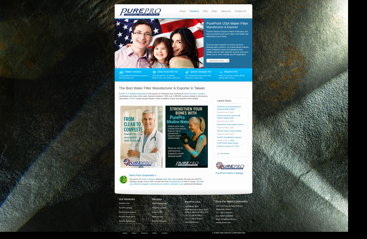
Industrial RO (157, 212)
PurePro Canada (125, 208)
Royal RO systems (159, 208)
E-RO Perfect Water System (227, 143)
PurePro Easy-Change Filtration (230, 131)
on (161, 184)
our (182, 184)
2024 (232, 141)
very (131, 184)
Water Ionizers (133, 71)
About (134, 233)
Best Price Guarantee (142, 175)
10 (233, 146)
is (127, 94)
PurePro (122, 94)
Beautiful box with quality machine (230, 125)
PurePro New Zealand (127, 212)
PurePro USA (124, 203)
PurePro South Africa (127, 217)
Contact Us (240, 11)
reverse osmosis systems (194, 94)
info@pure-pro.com (229, 219)
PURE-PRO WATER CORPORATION (229, 233)
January (228, 146)
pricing (156, 184)
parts (176, 184)
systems (166, 184)
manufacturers (175, 181)
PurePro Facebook (159, 221)
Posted (219, 146)
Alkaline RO (231, 71)
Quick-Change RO (200, 71)
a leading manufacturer (137, 94)
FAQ (205, 11)
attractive (137, 184)
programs (146, 184)
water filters (167, 179)
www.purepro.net (192, 222)
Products (194, 11)
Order (214, 11)
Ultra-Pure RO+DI (168, 71)
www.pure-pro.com (223, 223)
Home (183, 11)
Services (144, 233)
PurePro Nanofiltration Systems (229, 137)
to (179, 184)
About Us (226, 11)
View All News (225, 153)
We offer (200, 181)
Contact (164, 233)
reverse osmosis (148, 179)
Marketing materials (159, 203)
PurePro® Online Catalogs (229, 173)
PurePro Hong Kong (127, 221)
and (151, 184)
